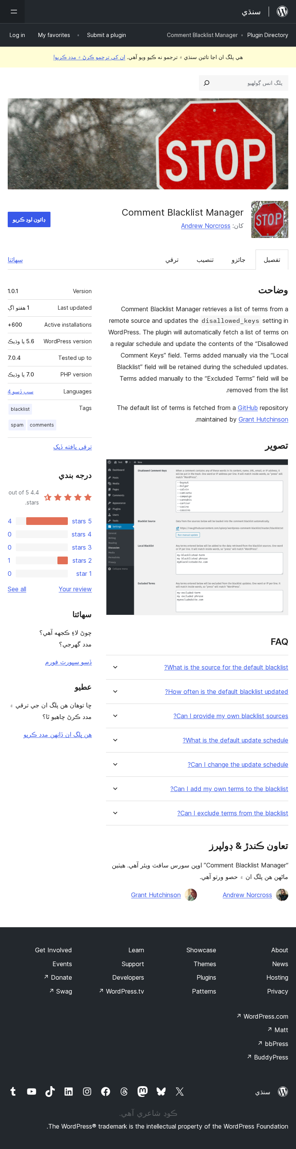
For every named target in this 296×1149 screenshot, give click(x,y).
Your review (75, 589)
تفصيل (272, 259)
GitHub (248, 408)
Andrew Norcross (205, 225)
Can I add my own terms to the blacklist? (229, 789)
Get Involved (53, 950)
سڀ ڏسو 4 (21, 391)
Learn (136, 950)
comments (42, 425)
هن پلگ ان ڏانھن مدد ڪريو (58, 734)
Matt (277, 1030)
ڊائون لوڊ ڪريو (29, 219)
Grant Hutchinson (263, 419)
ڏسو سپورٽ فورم (68, 662)
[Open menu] (12, 11)
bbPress (272, 1044)
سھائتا (15, 259)
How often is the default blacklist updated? (226, 691)
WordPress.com (262, 1016)
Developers (128, 977)
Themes (204, 964)
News (280, 964)
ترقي (171, 259)
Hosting (277, 977)
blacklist (20, 409)
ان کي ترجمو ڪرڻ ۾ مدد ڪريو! (89, 57)
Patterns (204, 991)
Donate (57, 977)
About (279, 950)
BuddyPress (267, 1057)
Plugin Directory (267, 35)
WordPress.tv (121, 991)
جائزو (239, 259)
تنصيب (205, 259)
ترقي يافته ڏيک (72, 446)
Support (133, 964)
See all (17, 589)
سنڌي (262, 1092)
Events (62, 964)
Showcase (201, 950)
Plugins (206, 977)
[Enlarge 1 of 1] (278, 469)
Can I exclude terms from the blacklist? (232, 813)
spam (17, 425)
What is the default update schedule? (235, 740)
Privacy (277, 991)
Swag (60, 991)
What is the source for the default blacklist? (226, 667)
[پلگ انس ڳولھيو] (206, 83)
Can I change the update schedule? (238, 764)
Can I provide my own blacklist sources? (230, 716)
